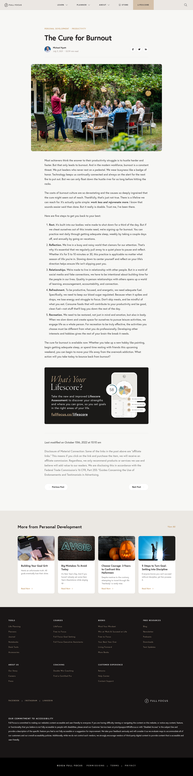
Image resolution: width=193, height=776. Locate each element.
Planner (82, 5)
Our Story (13, 671)
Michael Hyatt (59, 47)
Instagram (31, 701)
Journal (11, 637)
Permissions (96, 765)
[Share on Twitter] (139, 49)
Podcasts (147, 637)
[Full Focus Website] (156, 701)
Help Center (103, 676)
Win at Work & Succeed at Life (112, 631)
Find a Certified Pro (62, 676)
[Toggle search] (185, 5)
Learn (60, 5)
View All (171, 526)
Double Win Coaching (63, 671)
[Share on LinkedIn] (145, 49)
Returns (101, 671)
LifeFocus (57, 626)
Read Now (25, 588)
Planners (12, 631)
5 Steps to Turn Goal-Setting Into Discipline (155, 567)
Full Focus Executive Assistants (68, 642)
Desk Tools (13, 647)
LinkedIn (48, 701)
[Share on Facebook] (132, 49)
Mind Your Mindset (107, 626)
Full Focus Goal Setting (64, 637)
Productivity (79, 29)
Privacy (130, 765)
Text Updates (149, 647)
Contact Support (106, 681)
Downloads (148, 642)
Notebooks (13, 642)
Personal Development (57, 29)
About (102, 5)
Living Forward (105, 647)
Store (125, 5)
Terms (114, 765)
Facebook (13, 701)
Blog (145, 626)
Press (10, 681)
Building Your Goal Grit (34, 565)
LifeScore (143, 5)
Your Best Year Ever (107, 642)
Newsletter (148, 631)
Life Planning (14, 626)
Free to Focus (59, 631)
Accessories (13, 652)
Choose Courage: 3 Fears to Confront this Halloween (116, 569)
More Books (103, 652)
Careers (12, 676)
